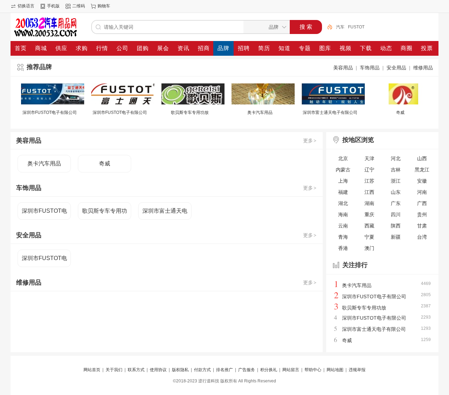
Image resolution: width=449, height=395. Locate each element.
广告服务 (246, 369)
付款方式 (202, 369)
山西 (422, 158)
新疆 (396, 237)
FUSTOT (356, 27)
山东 (396, 192)
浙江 (396, 181)
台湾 (422, 237)
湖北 (343, 203)
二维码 (78, 6)
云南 (343, 226)
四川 (396, 214)
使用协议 (158, 369)
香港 (343, 248)
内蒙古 (343, 169)
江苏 (369, 181)
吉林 (396, 169)
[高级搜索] (327, 27)
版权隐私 (180, 369)
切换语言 (26, 6)
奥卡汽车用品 (260, 112)
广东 (396, 203)
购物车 (104, 6)
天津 (369, 158)
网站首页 (91, 369)
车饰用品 (370, 67)
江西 (369, 192)
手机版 (53, 6)
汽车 (340, 27)
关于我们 (114, 369)
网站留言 (290, 369)
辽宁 (369, 169)
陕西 (396, 226)
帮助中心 (312, 369)
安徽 (422, 181)
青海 (343, 237)
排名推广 (224, 369)
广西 (422, 203)
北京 (343, 158)
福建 (343, 192)
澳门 (369, 248)
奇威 (400, 112)
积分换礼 (268, 369)
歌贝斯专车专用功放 (190, 112)
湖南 (369, 203)
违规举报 (357, 369)
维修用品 (423, 67)
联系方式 (136, 369)
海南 (343, 214)
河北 (396, 158)
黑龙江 (422, 169)
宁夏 (369, 237)
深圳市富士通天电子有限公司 (330, 112)
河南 (422, 192)
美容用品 (343, 67)
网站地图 (335, 369)
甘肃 (422, 226)
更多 (309, 140)
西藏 (369, 226)
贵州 (422, 214)
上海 (343, 181)
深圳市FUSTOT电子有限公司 (49, 112)
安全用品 (396, 67)
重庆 (369, 214)
